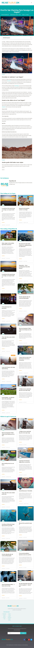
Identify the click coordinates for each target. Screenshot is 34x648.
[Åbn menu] (31, 2)
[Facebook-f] (24, 640)
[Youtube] (29, 640)
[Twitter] (31, 640)
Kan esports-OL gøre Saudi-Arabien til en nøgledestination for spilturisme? (25, 245)
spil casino (9, 80)
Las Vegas (27, 14)
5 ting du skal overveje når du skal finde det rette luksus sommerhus (25, 359)
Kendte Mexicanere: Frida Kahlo (25, 490)
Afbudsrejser (4, 613)
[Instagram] (27, 640)
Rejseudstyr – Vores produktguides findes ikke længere (24, 267)
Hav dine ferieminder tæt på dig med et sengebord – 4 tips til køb (25, 585)
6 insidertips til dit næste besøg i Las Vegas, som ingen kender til (8, 210)
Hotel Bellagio (17, 85)
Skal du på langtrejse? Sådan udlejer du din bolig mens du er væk (25, 330)
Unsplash (3, 74)
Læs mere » (3, 222)
